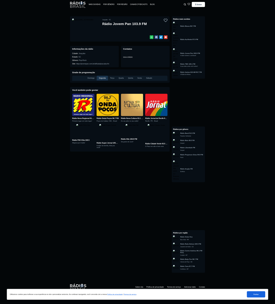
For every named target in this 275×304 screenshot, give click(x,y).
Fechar (256, 294)
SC (80, 57)
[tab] (91, 78)
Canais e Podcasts (138, 4)
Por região (122, 4)
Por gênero (108, 4)
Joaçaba (82, 53)
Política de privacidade (115, 294)
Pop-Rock (82, 60)
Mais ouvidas (95, 4)
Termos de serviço (130, 294)
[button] (185, 4)
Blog (152, 4)
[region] (137, 294)
